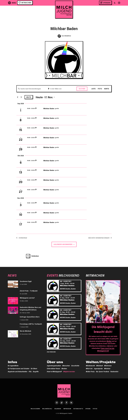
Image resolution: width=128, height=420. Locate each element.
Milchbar (107, 368)
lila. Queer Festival (102, 371)
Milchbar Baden (48, 108)
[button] (115, 3)
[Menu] (12, 3)
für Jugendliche (13, 366)
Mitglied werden (69, 371)
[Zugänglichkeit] (119, 3)
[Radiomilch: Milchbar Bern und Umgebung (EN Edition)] (13, 310)
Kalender (57, 408)
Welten (109, 341)
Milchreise (108, 366)
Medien (64, 368)
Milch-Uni (89, 368)
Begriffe (36, 371)
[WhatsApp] (10, 95)
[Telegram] (10, 90)
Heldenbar (35, 256)
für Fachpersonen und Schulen (18, 368)
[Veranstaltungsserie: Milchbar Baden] (35, 108)
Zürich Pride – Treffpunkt (29, 291)
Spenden (106, 3)
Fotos (95, 408)
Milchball (99, 366)
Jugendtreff (67, 281)
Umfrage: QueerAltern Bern (29, 317)
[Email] (10, 84)
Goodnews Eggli (25, 281)
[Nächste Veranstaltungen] (21, 97)
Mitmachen (26, 3)
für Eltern (34, 368)
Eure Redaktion (66, 36)
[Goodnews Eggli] (13, 284)
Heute (28, 97)
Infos (12, 362)
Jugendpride (98, 368)
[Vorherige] (17, 97)
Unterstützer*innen (53, 368)
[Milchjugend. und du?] (13, 300)
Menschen (66, 366)
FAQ (30, 371)
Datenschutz (78, 408)
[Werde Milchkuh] (13, 333)
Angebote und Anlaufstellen (17, 371)
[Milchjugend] (64, 9)
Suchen (82, 89)
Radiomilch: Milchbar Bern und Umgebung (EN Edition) (30, 308)
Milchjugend (35, 408)
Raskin (70, 413)
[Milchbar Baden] (53, 286)
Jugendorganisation (54, 366)
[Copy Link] (10, 107)
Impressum (67, 408)
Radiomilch (114, 371)
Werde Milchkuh (25, 331)
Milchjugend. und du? (27, 298)
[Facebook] (10, 101)
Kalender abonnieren (63, 244)
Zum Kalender (51, 352)
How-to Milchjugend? (54, 371)
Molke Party (90, 371)
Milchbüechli (90, 366)
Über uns (55, 362)
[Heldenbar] (28, 256)
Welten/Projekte (101, 362)
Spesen (87, 408)
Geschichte (75, 366)
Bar (61, 281)
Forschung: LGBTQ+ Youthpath (31, 324)
